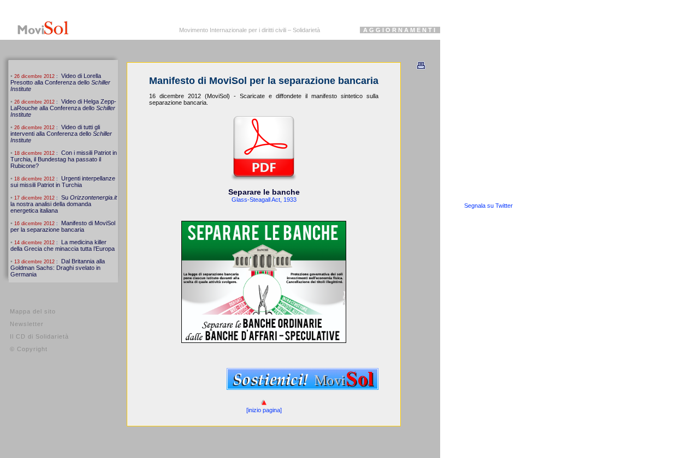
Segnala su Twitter (488, 205)
